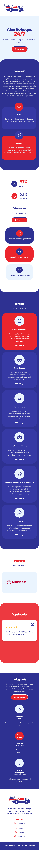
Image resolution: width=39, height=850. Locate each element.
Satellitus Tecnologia (29, 845)
